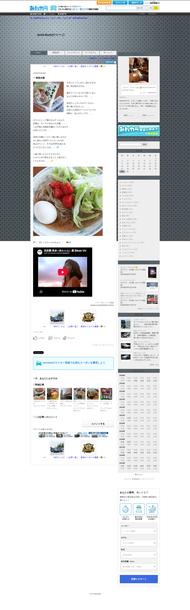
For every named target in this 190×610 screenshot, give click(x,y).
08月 (129, 381)
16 (122, 166)
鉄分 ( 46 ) (125, 246)
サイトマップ (148, 479)
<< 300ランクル (54, 66)
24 (128, 169)
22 (155, 166)
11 (133, 163)
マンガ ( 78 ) (126, 199)
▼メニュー (108, 53)
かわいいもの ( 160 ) (129, 206)
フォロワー (148, 115)
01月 (122, 378)
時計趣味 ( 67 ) (127, 209)
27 (144, 169)
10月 (142, 389)
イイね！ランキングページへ (103, 345)
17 (128, 166)
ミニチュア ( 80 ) (128, 253)
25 (133, 169)
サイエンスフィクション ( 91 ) (133, 243)
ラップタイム (90, 53)
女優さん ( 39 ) (127, 236)
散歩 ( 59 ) (125, 216)
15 (155, 163)
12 (139, 163)
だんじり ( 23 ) (127, 212)
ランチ (106, 303)
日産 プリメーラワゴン (142, 342)
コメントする (98, 424)
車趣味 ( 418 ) (127, 192)
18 (133, 166)
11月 (148, 389)
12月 (155, 389)
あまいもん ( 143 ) (128, 222)
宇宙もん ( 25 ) (127, 239)
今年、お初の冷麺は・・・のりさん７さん (66, 403)
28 (150, 169)
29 (155, 169)
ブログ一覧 (67, 18)
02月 (129, 378)
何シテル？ (143, 92)
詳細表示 (92, 58)
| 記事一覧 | (73, 66)
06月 (155, 378)
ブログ (53, 18)
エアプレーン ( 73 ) (129, 232)
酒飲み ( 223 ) (127, 189)
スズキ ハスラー (140, 320)
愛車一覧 (154, 365)
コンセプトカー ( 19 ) (130, 249)
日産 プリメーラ (140, 331)
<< (134, 151)
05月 (148, 378)
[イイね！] (109, 62)
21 (150, 166)
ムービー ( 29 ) (127, 256)
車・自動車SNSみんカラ (39, 18)
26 (139, 169)
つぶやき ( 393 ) (128, 196)
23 (122, 169)
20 (144, 166)
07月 (122, 381)
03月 (135, 378)
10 (128, 163)
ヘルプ (146, 2)
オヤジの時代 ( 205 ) (129, 219)
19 (139, 166)
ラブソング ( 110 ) (128, 229)
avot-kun (122, 97)
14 (150, 163)
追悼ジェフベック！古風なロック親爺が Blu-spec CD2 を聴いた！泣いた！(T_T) (132, 295)
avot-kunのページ (51, 35)
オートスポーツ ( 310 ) (130, 202)
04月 (142, 378)
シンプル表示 (103, 58)
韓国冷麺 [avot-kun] (80, 18)
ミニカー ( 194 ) (128, 182)
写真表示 (113, 58)
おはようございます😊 (129, 267)
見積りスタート (139, 579)
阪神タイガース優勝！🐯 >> (93, 66)
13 (144, 163)
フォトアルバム (73, 53)
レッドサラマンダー (127, 280)
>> (143, 151)
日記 (59, 18)
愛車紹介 (56, 53)
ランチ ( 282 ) (127, 186)
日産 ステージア (140, 353)
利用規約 (136, 479)
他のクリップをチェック (148, 309)
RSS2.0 (140, 475)
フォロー (129, 115)
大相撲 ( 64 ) (126, 226)
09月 (135, 389)
